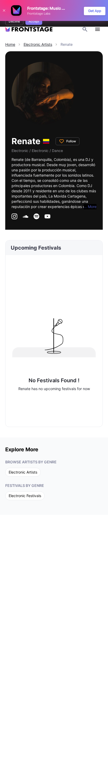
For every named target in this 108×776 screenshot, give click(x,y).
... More (90, 206)
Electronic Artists (38, 44)
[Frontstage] (28, 29)
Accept (34, 21)
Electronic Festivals (25, 495)
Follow (71, 141)
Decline (14, 21)
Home (10, 44)
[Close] (4, 10)
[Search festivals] (85, 29)
